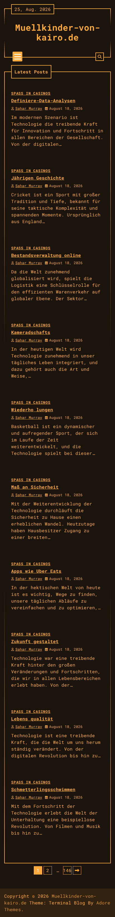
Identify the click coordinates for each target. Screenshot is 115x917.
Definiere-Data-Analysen (43, 100)
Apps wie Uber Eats (36, 571)
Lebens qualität (32, 719)
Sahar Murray (28, 108)
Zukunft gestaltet (35, 641)
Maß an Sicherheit (35, 487)
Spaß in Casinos (31, 93)
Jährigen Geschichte (37, 178)
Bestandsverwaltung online (46, 255)
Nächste (77, 870)
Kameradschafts (30, 332)
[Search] (99, 56)
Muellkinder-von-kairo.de (57, 32)
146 (67, 870)
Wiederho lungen (32, 409)
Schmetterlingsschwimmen (43, 789)
